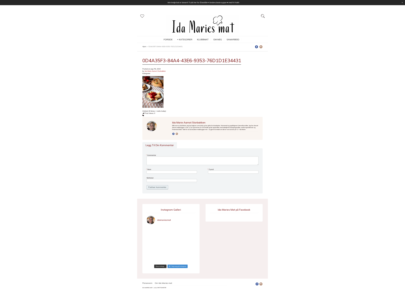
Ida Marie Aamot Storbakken (155, 71)
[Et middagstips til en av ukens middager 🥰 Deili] (189, 245)
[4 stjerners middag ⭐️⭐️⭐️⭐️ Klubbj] (177, 230)
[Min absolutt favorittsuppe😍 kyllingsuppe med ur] (152, 252)
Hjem (144, 47)
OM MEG (217, 39)
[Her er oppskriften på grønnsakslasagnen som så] (177, 252)
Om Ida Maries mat (163, 283)
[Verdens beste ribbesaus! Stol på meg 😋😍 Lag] (189, 259)
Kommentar (151, 155)
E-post (211, 169)
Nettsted (150, 178)
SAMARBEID (233, 39)
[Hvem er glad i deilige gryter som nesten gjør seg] (189, 230)
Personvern (147, 283)
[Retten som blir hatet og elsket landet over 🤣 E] (164, 259)
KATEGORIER (185, 39)
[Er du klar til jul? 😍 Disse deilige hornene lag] (177, 259)
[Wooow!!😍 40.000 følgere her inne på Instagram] (177, 245)
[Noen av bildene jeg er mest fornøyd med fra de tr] (164, 252)
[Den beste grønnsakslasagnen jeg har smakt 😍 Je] (189, 252)
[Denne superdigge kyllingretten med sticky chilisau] (164, 245)
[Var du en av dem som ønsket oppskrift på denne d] (152, 237)
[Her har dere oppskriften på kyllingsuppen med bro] (177, 237)
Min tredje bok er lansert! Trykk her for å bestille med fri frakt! (203, 2)
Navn (149, 169)
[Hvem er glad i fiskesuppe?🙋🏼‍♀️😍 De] (164, 237)
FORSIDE (168, 39)
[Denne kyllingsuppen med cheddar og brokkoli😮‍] (189, 237)
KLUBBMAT (203, 39)
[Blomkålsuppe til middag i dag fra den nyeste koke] (164, 230)
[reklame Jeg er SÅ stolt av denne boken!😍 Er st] (152, 245)
